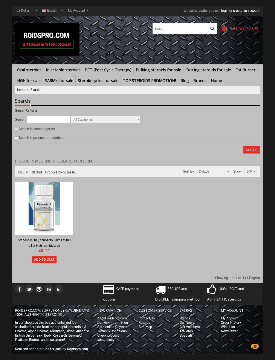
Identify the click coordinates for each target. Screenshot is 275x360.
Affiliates (186, 331)
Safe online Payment (112, 327)
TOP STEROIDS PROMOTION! (149, 80)
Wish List (228, 327)
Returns (144, 323)
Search (35, 89)
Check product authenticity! (108, 337)
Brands (199, 80)
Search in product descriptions (41, 138)
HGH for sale (29, 80)
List (25, 172)
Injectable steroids (63, 69)
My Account (229, 318)
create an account (246, 11)
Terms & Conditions (112, 331)
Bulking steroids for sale (158, 69)
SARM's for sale (59, 80)
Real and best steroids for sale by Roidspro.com (51, 349)
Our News (187, 323)
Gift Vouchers (190, 327)
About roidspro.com (112, 318)
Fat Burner (245, 69)
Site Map (145, 327)
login (224, 11)
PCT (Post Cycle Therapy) (108, 69)
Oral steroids (29, 69)
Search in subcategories (37, 129)
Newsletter (229, 331)
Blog (184, 80)
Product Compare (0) (60, 172)
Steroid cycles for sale (98, 80)
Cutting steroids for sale (208, 69)
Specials (186, 335)
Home (216, 80)
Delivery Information (112, 323)
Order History (231, 323)
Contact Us (147, 318)
